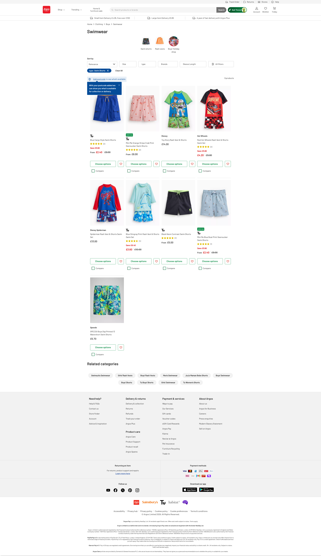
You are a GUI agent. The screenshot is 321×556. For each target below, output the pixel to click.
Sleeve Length (189, 64)
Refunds (129, 413)
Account (92, 418)
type (143, 64)
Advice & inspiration (98, 423)
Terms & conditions (199, 511)
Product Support (133, 441)
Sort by (90, 58)
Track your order (133, 418)
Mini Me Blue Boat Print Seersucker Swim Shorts (212, 238)
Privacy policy (146, 511)
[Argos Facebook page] (115, 490)
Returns (129, 408)
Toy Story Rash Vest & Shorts (174, 140)
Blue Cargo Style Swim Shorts (103, 140)
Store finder (94, 413)
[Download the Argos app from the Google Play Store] (206, 491)
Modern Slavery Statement (210, 423)
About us (203, 403)
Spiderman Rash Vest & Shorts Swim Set (106, 235)
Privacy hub (133, 511)
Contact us (94, 408)
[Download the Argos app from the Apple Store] (189, 491)
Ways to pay (167, 403)
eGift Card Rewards (170, 423)
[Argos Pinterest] (130, 490)
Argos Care (131, 436)
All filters (219, 64)
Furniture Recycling (171, 448)
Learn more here (122, 473)
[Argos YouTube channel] (108, 490)
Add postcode (99, 79)
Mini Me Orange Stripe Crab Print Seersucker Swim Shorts (140, 144)
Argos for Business (207, 408)
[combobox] (163, 10)
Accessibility (119, 511)
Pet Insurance (168, 443)
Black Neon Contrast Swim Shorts (176, 234)
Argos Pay (166, 428)
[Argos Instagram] (137, 490)
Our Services (168, 408)
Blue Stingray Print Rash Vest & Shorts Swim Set (142, 235)
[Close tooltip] (119, 85)
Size (124, 64)
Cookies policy (161, 511)
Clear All (119, 70)
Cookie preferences (179, 511)
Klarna (165, 433)
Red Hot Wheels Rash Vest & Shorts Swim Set (212, 141)
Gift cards (166, 413)
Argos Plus (130, 423)
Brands (164, 64)
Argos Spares (132, 451)
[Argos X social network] (123, 490)
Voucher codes (168, 418)
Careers (202, 413)
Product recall (132, 446)
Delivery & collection (135, 403)
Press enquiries (206, 418)
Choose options (103, 164)
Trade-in (166, 453)
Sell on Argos (205, 428)
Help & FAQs (94, 403)
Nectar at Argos (169, 438)
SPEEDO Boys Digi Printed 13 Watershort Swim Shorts (102, 333)
